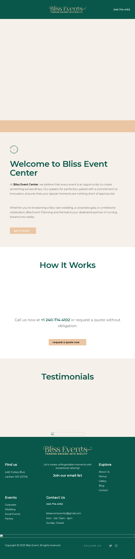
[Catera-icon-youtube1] (127, 547)
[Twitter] (110, 546)
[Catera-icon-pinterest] (121, 547)
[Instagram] (116, 546)
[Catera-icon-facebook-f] (105, 547)
